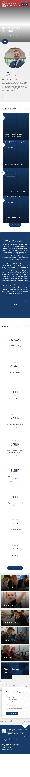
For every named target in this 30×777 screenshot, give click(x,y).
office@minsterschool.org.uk (15, 708)
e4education (16, 745)
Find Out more (8, 96)
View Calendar (15, 568)
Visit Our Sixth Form (20, 677)
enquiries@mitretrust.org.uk (7, 740)
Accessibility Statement (7, 749)
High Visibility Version (6, 747)
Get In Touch (12, 713)
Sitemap (3, 750)
